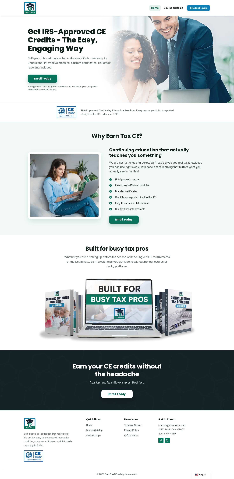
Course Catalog (173, 8)
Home (155, 8)
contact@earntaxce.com (171, 425)
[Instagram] (167, 440)
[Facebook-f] (160, 440)
